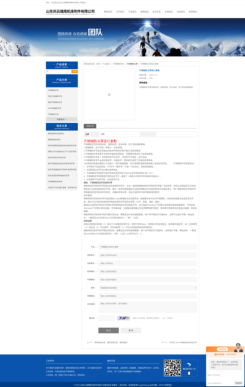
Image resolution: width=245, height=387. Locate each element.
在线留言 (181, 12)
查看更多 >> (62, 119)
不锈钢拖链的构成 (55, 182)
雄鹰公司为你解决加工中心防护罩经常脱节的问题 (62, 152)
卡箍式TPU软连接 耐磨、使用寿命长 (62, 188)
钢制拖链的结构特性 (56, 134)
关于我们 (120, 12)
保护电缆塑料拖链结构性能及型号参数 (62, 146)
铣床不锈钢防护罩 (55, 102)
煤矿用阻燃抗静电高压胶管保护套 (61, 164)
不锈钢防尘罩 (53, 114)
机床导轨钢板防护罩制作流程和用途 (62, 170)
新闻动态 (144, 12)
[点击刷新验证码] (123, 318)
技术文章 (157, 12)
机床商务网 (133, 385)
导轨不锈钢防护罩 (55, 96)
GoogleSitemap (143, 385)
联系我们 (193, 12)
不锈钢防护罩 (53, 90)
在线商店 (169, 12)
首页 (98, 64)
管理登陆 (168, 385)
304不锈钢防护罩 (54, 108)
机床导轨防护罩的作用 (57, 158)
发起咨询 (239, 383)
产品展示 (132, 12)
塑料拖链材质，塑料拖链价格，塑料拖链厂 (111, 342)
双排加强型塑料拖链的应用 (58, 176)
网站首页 (108, 12)
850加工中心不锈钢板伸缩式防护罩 (183, 342)
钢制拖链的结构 (54, 140)
